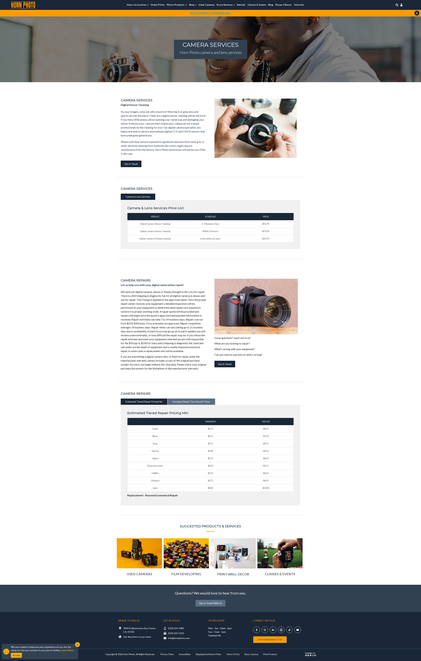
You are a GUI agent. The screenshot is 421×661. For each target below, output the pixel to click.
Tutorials (299, 4)
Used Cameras (207, 4)
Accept (16, 655)
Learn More (67, 650)
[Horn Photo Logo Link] (23, 4)
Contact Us (214, 635)
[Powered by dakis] (310, 654)
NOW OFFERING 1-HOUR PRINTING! (210, 13)
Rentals (241, 4)
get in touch (131, 163)
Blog (270, 4)
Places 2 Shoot (283, 4)
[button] (138, 5)
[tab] (138, 197)
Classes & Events (257, 4)
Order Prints (158, 4)
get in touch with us (210, 603)
